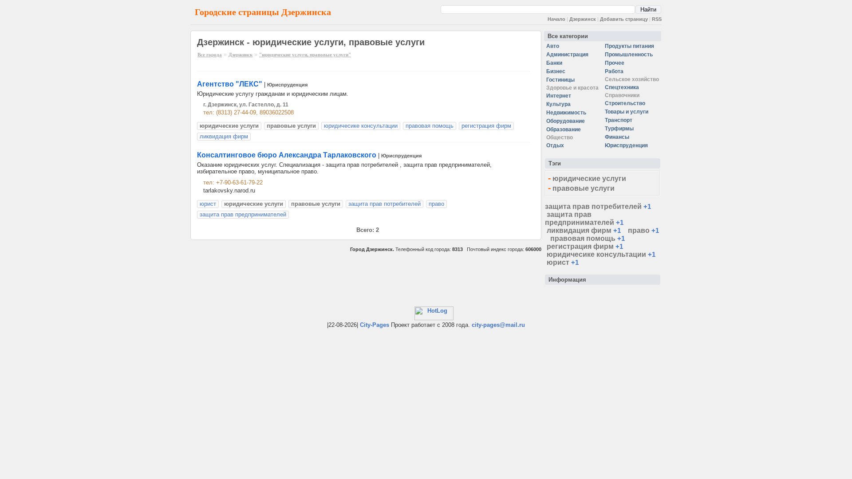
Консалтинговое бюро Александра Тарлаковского (286, 155)
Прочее (614, 63)
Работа (614, 71)
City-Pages (374, 325)
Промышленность (629, 54)
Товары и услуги (626, 112)
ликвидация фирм (224, 136)
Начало (556, 19)
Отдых (555, 145)
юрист (208, 203)
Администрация (567, 54)
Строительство (625, 103)
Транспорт (618, 120)
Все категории (568, 36)
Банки (554, 63)
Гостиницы (560, 80)
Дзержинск (582, 19)
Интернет (558, 96)
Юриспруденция (287, 84)
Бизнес (555, 71)
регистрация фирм (486, 125)
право (436, 203)
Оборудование (565, 121)
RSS (657, 19)
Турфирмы (619, 129)
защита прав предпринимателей (243, 214)
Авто (552, 46)
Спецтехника (622, 87)
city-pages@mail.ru (498, 325)
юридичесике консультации (361, 125)
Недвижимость (566, 113)
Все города (209, 54)
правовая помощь (430, 125)
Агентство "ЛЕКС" (229, 84)
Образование (563, 129)
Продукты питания (629, 46)
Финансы (617, 137)
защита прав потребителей (384, 203)
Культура (558, 104)
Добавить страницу (624, 19)
